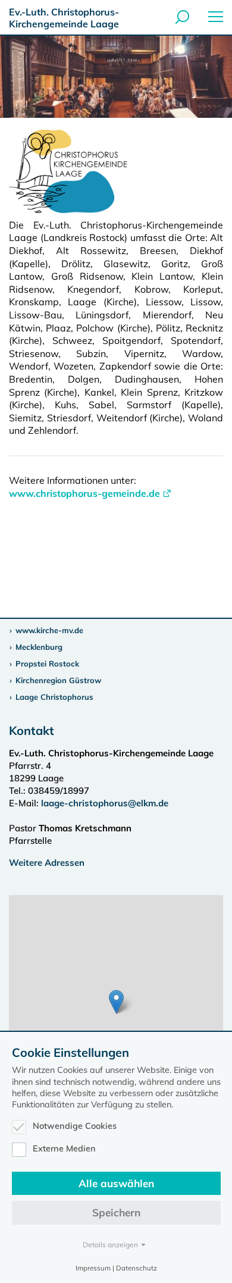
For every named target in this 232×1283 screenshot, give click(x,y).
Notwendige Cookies (75, 1126)
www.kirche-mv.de (49, 630)
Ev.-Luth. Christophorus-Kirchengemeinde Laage (64, 18)
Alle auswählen (116, 1183)
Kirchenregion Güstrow (58, 680)
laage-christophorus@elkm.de (104, 803)
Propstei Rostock (47, 663)
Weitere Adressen (46, 862)
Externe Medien (64, 1148)
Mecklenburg (38, 647)
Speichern (116, 1212)
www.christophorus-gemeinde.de (84, 493)
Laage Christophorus (54, 697)
